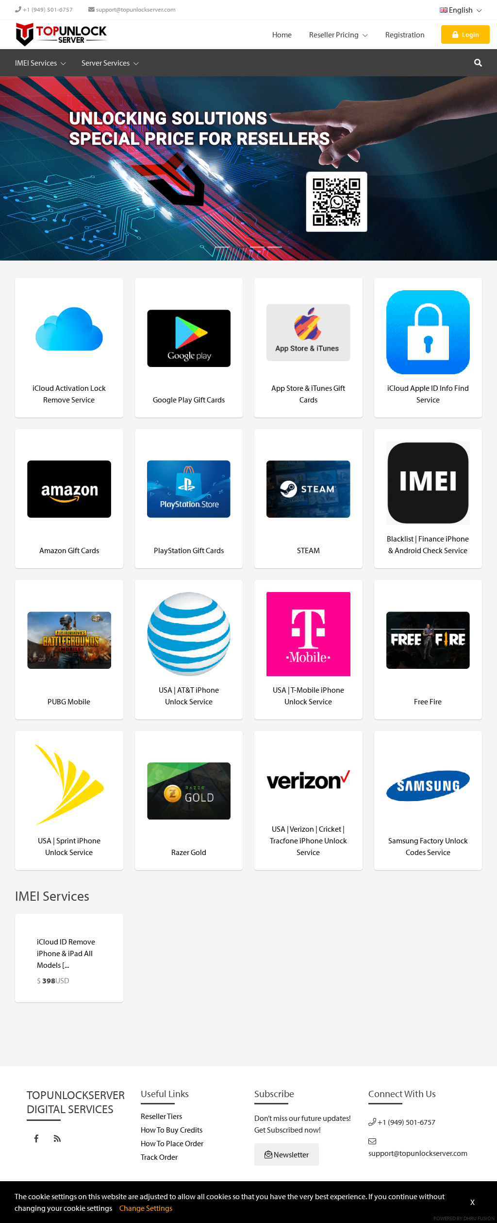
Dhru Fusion (479, 1218)
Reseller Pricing (334, 34)
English (460, 10)
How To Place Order (172, 1143)
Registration (405, 34)
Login (470, 34)
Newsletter (290, 1154)
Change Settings (145, 1208)
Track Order (159, 1157)
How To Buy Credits (171, 1130)
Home (282, 34)
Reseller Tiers (161, 1116)
